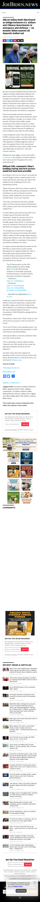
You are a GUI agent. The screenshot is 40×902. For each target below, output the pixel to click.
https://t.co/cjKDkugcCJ (15, 281)
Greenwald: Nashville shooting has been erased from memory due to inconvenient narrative (22, 696)
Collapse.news (16, 360)
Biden (5, 389)
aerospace (18, 387)
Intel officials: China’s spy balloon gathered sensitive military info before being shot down (23, 785)
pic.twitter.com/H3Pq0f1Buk (17, 290)
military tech (25, 394)
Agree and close (21, 891)
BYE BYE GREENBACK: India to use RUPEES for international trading (23, 812)
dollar (29, 391)
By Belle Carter (20, 722)
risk (4, 396)
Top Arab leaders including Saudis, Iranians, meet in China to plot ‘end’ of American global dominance (23, 776)
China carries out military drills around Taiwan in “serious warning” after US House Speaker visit (23, 746)
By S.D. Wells (20, 691)
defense (24, 391)
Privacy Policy (18, 887)
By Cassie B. (19, 750)
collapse (28, 389)
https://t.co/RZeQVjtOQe (15, 288)
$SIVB (13, 269)
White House (7, 398)
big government (13, 389)
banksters (32, 387)
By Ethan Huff (20, 823)
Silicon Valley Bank (12, 396)
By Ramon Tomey (21, 815)
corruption (16, 391)
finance (17, 394)
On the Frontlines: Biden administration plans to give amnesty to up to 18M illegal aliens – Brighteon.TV (23, 847)
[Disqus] (20, 534)
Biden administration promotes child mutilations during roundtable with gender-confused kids (23, 804)
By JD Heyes (19, 674)
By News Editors (20, 700)
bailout (24, 387)
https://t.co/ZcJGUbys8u (15, 286)
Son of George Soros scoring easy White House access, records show (22, 738)
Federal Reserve (8, 394)
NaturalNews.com (9, 372)
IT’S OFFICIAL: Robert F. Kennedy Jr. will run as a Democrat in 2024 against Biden (23, 820)
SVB (21, 396)
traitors (26, 396)
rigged (33, 394)
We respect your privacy (26, 875)
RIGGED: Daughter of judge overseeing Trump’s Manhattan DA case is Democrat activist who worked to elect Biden (22, 837)
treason (32, 396)
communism (7, 391)
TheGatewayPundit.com (11, 368)
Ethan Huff (15, 37)
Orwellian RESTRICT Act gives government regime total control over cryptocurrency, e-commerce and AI (23, 766)
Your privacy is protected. (11, 429)
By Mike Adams (20, 715)
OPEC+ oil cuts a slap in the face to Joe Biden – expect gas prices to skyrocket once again (23, 828)
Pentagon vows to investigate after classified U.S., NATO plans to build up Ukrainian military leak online (23, 794)
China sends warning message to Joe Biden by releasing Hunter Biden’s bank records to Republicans (23, 679)
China (22, 389)
